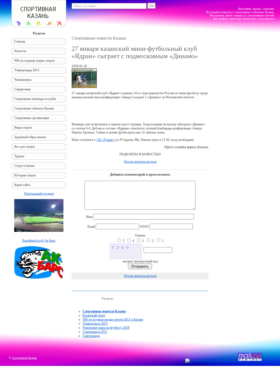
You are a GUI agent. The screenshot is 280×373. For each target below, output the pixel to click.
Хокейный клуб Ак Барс (39, 240)
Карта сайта (22, 185)
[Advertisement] (140, 111)
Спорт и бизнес (24, 166)
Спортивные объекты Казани (34, 108)
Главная (19, 41)
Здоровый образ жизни (30, 137)
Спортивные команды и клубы (35, 99)
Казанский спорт (94, 315)
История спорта (25, 175)
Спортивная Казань (24, 357)
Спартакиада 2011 (95, 332)
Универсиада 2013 (26, 70)
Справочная (22, 89)
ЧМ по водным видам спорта (34, 61)
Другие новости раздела (140, 162)
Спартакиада (91, 336)
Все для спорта (24, 147)
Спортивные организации (31, 118)
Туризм (19, 156)
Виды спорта (23, 127)
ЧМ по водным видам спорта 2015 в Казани (113, 319)
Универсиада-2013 (95, 323)
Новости (20, 51)
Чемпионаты (22, 80)
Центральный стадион (39, 194)
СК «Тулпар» (105, 140)
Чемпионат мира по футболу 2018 (106, 328)
